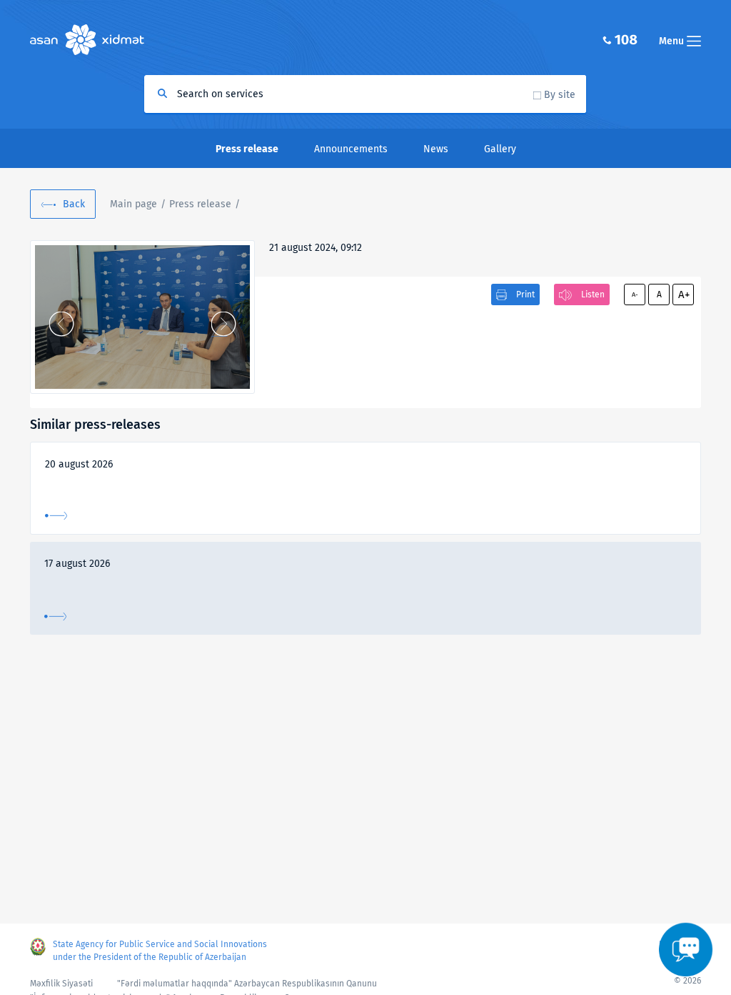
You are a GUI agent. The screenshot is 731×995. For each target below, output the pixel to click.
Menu (673, 41)
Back (74, 204)
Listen (593, 294)
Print (525, 294)
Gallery (500, 149)
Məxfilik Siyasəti (61, 984)
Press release (200, 204)
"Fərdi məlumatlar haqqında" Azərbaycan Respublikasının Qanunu (247, 984)
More (56, 516)
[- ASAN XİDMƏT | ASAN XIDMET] (142, 317)
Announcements (351, 149)
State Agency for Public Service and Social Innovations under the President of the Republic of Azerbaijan (160, 950)
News (435, 149)
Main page (133, 204)
